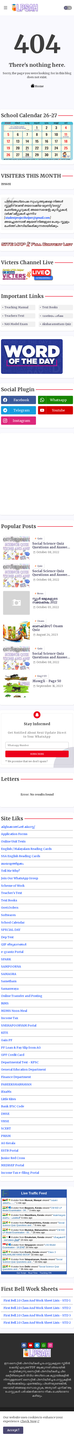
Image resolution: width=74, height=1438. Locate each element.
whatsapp (58, 400)
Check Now (28, 1421)
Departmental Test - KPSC (20, 1062)
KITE (4, 1033)
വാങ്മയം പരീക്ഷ (52, 316)
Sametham (8, 981)
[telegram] (37, 1345)
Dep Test (7, 937)
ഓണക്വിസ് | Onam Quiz (47, 628)
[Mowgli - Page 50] (16, 685)
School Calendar (13, 922)
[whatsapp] (43, 1345)
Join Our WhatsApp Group (19, 878)
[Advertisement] (37, 473)
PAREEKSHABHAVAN (16, 1084)
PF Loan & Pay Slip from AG (21, 1047)
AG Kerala (8, 1143)
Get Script (21, 1273)
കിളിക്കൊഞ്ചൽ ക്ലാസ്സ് (18, 827)
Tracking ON (45, 1273)
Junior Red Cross (13, 1158)
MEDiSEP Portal (12, 1165)
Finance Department (16, 1077)
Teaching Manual (16, 307)
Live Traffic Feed (34, 1193)
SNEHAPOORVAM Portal (18, 1025)
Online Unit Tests (13, 841)
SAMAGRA (8, 974)
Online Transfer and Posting (21, 996)
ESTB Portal (9, 1150)
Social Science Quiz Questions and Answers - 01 (51, 545)
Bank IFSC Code (12, 1106)
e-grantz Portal (12, 952)
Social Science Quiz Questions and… (32, 1260)
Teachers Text (14, 316)
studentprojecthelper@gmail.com (27, 218)
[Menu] (5, 8)
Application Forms (14, 834)
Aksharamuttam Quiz (56, 324)
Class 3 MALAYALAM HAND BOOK (29, 1253)
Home (39, 86)
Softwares (8, 915)
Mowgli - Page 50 (46, 681)
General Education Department (23, 1069)
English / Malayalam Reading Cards (26, 849)
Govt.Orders (9, 907)
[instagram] (50, 1345)
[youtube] (30, 1345)
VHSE (5, 1121)
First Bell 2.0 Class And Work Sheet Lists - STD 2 (37, 1308)
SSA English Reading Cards (20, 856)
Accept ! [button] (13, 1430)
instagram (21, 421)
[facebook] (24, 1345)
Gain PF (6, 1040)
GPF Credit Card (12, 1055)
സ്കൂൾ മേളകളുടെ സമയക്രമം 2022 (45, 600)
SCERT (6, 1128)
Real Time (33, 1273)
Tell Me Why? (10, 871)
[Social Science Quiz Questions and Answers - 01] (16, 548)
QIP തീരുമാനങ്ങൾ (13, 944)
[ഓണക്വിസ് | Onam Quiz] (16, 630)
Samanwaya (9, 989)
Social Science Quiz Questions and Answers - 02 (51, 573)
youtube (58, 410)
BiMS (5, 1003)
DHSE (5, 1114)
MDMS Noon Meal (14, 1011)
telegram (21, 410)
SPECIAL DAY (10, 930)
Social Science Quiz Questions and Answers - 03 (51, 655)
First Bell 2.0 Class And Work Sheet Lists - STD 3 (37, 1315)
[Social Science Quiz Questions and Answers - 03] (16, 658)
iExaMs (6, 1091)
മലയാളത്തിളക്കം (12, 863)
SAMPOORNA (11, 966)
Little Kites (8, 1099)
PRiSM (6, 1136)
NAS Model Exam (16, 324)
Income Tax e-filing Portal (20, 1173)
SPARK (6, 959)
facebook (21, 400)
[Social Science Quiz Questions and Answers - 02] (16, 575)
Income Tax (9, 1018)
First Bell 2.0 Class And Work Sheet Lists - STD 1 (37, 1300)
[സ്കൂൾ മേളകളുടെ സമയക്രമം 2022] (16, 603)
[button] (68, 8)
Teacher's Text (11, 893)
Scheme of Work (13, 886)
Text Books (50, 307)
